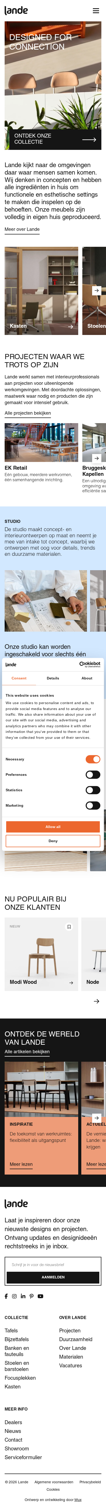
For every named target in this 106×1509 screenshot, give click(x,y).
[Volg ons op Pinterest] (31, 1296)
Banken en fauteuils (17, 1352)
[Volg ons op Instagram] (14, 1296)
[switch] (93, 775)
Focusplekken (20, 1378)
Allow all (53, 827)
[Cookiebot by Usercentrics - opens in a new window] (77, 664)
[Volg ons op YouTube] (40, 1296)
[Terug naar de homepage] (16, 10)
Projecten (70, 1331)
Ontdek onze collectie (32, 139)
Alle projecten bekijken (28, 413)
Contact (13, 1440)
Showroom (17, 1449)
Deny (53, 841)
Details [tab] (53, 678)
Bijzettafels (17, 1340)
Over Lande (72, 1348)
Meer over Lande (22, 230)
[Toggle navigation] (95, 10)
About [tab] (87, 678)
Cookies (53, 1490)
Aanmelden (53, 1277)
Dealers (13, 1423)
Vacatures (70, 1366)
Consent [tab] (19, 678)
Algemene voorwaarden (53, 1482)
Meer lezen (21, 1164)
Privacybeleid (90, 1482)
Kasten (13, 1387)
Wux (78, 1500)
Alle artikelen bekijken (27, 1052)
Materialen (71, 1357)
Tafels (11, 1331)
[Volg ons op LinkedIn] (23, 1296)
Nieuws (13, 1431)
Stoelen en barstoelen (17, 1366)
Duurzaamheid (75, 1340)
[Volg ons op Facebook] (6, 1296)
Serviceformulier (23, 1458)
